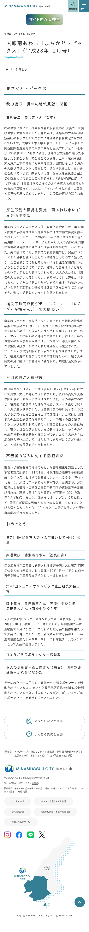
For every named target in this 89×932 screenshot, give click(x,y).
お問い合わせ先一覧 (21, 822)
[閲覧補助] (73, 6)
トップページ (21, 752)
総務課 (35, 783)
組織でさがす (37, 752)
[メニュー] (84, 6)
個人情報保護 (18, 812)
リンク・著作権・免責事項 (53, 801)
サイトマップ (18, 801)
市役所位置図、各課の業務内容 (55, 812)
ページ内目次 (19, 69)
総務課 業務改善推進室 (69, 752)
